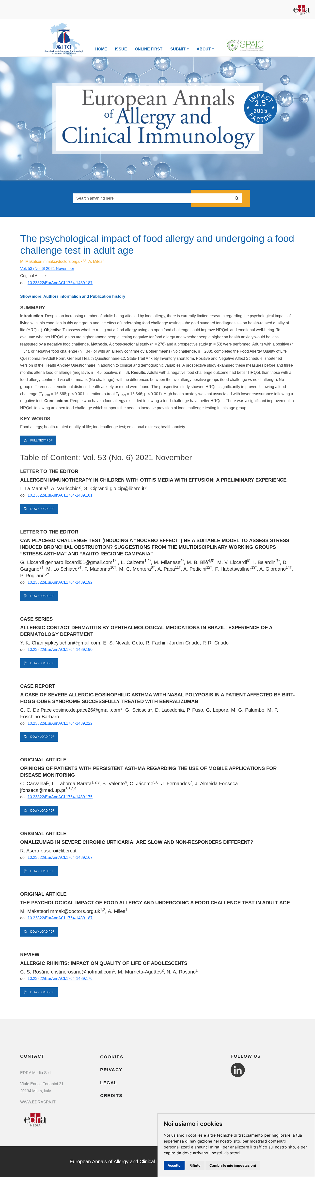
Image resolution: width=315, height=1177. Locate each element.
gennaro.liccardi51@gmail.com (78, 562)
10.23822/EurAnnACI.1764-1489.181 (60, 495)
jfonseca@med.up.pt (42, 790)
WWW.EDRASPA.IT (38, 1102)
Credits (111, 1095)
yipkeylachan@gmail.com (72, 642)
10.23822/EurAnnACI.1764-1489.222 (60, 723)
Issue (121, 49)
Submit (178, 49)
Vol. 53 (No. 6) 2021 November (47, 269)
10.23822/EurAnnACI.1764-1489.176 (60, 978)
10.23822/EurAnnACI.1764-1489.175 (60, 797)
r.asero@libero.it (59, 850)
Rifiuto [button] (195, 1165)
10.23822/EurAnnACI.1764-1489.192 (60, 582)
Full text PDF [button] (41, 440)
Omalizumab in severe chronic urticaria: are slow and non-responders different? (136, 842)
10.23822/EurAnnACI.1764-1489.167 (60, 857)
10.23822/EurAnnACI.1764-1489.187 (60, 283)
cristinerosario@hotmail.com (82, 971)
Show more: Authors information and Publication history (72, 296)
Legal (108, 1082)
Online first (148, 49)
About (204, 49)
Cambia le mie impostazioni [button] (232, 1165)
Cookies (111, 1056)
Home (101, 49)
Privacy (111, 1069)
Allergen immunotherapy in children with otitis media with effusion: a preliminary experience (153, 480)
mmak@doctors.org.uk (62, 261)
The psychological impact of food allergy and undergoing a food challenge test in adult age (155, 902)
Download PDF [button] (42, 509)
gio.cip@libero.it (127, 488)
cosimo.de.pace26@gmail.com (86, 710)
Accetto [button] (174, 1165)
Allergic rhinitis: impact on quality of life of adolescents (103, 963)
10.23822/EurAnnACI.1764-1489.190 (60, 649)
